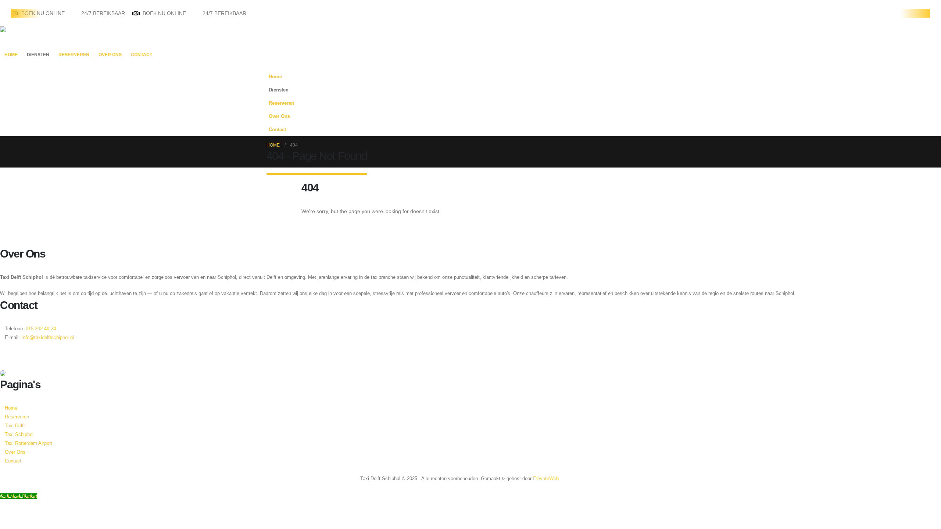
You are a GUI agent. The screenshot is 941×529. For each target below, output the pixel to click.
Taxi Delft (15, 425)
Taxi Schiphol (19, 434)
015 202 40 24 (40, 328)
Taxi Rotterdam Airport (28, 443)
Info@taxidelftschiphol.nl (47, 337)
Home (11, 54)
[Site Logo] (23, 37)
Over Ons (110, 54)
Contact (141, 54)
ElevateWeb (546, 478)
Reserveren (73, 54)
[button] (667, 101)
